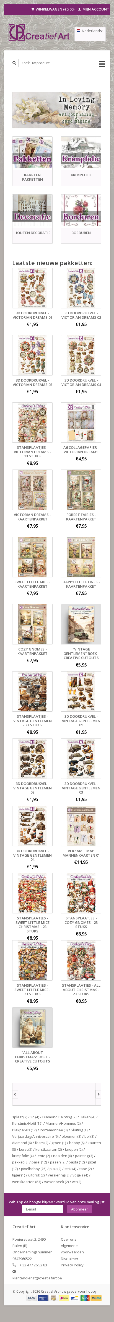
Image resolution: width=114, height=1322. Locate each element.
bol (89, 1136)
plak (55, 1168)
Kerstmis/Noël (27, 1123)
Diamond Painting (59, 1116)
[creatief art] (33, 1094)
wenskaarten (26, 1181)
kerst (25, 1149)
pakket (20, 1162)
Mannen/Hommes (63, 1123)
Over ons (68, 1239)
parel (39, 1162)
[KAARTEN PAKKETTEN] (32, 152)
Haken (87, 1116)
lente (43, 1155)
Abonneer (79, 1209)
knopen (74, 1149)
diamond (22, 1142)
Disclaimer (69, 1258)
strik (70, 1168)
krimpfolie (23, 1155)
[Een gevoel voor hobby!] (39, 32)
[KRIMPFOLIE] (81, 152)
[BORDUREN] (81, 210)
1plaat (19, 1116)
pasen (58, 1162)
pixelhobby (33, 1168)
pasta (77, 1162)
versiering (58, 1175)
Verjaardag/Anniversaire (35, 1136)
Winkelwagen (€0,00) (55, 9)
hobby (77, 1142)
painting (84, 1155)
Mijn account (95, 9)
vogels (80, 1175)
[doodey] (74, 1094)
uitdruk (36, 1175)
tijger (18, 1175)
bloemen (71, 1136)
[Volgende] (98, 1094)
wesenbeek (56, 1181)
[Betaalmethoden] (32, 1297)
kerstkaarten (48, 1149)
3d (34, 1116)
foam (41, 1142)
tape (85, 1168)
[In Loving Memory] (56, 110)
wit (76, 1181)
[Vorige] (15, 1094)
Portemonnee (54, 1129)
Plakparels (24, 1129)
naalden (62, 1155)
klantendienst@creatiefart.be (37, 1278)
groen (58, 1142)
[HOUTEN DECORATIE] (32, 210)
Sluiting (79, 1129)
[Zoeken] (14, 63)
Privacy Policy (72, 1265)
